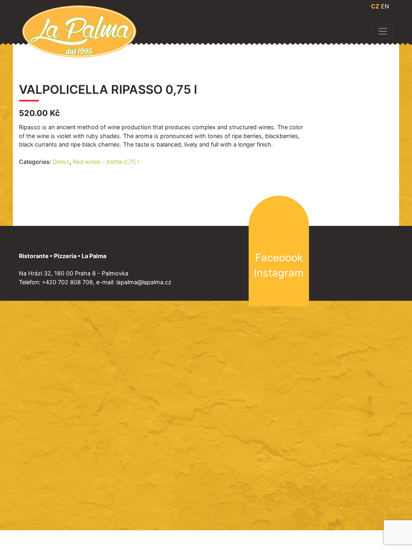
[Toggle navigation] (383, 31)
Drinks (61, 161)
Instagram (279, 273)
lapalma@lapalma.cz (143, 282)
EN (385, 6)
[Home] (79, 31)
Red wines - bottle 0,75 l (106, 161)
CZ (375, 6)
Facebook (279, 257)
